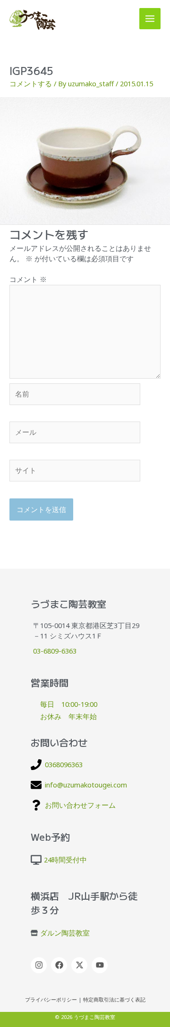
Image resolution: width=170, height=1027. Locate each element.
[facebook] (60, 965)
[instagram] (40, 965)
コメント (28, 279)
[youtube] (101, 965)
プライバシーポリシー (51, 999)
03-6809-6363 (54, 650)
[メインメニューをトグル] (150, 18)
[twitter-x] (80, 965)
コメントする (30, 83)
